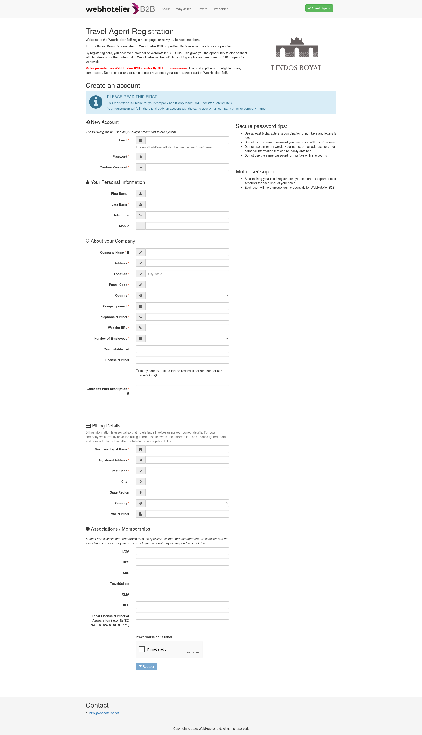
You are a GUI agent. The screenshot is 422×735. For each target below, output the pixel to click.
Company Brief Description (108, 389)
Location (121, 274)
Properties (221, 9)
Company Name (113, 252)
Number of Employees (111, 338)
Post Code (120, 471)
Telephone (121, 215)
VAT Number (120, 514)
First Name (120, 193)
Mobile (124, 226)
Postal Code (119, 284)
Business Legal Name (112, 449)
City (125, 481)
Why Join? (183, 9)
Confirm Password (114, 167)
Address (122, 263)
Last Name (120, 204)
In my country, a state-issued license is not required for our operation (181, 372)
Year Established (116, 349)
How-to (202, 9)
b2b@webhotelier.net (104, 713)
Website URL (118, 327)
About (166, 9)
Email (124, 140)
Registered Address (113, 460)
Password (121, 156)
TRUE (125, 605)
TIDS (125, 562)
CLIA (125, 594)
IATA (125, 551)
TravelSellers (119, 583)
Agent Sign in (320, 8)
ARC (126, 573)
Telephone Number (114, 317)
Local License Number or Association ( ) (110, 620)
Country (122, 295)
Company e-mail (116, 306)
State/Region (119, 492)
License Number (117, 360)
